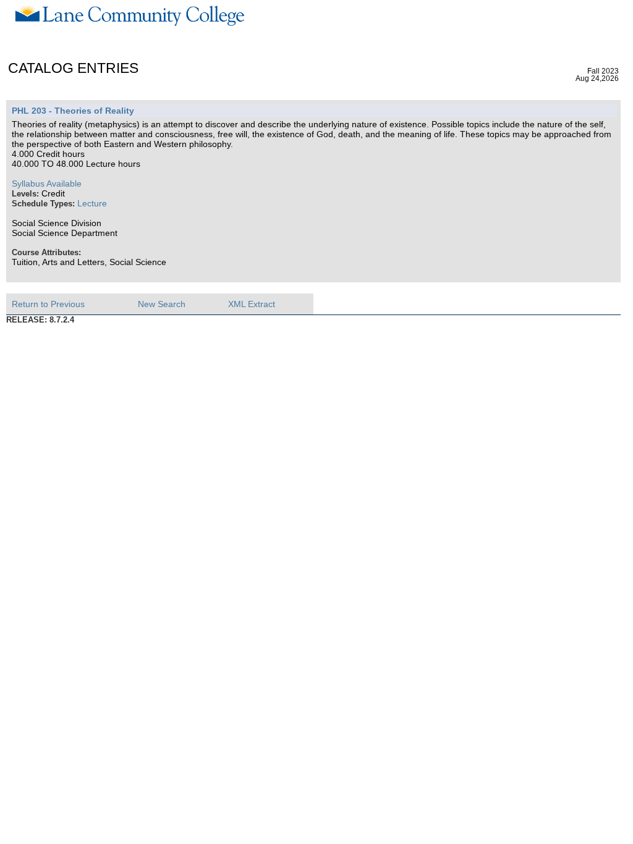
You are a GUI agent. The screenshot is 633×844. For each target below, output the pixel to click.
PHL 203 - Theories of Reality (73, 111)
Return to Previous (48, 304)
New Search (161, 304)
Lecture (92, 203)
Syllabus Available (47, 183)
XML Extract (251, 304)
